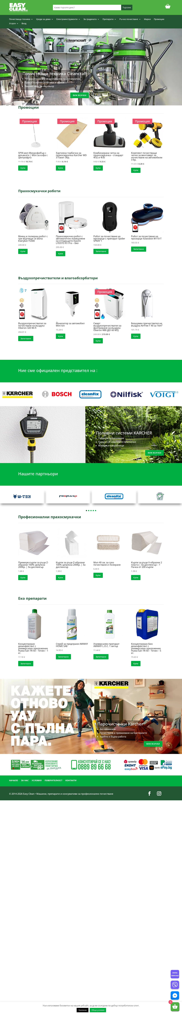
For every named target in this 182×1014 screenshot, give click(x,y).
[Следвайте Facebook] (149, 793)
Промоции (159, 19)
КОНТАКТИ (70, 780)
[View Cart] (168, 7)
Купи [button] (22, 168)
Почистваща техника (19, 19)
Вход (24, 23)
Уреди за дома (43, 19)
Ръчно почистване (128, 19)
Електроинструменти (66, 19)
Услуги (12, 23)
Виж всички (79, 95)
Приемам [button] (82, 1010)
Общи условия (97, 1010)
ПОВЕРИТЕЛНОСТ (53, 780)
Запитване (101, 251)
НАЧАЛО (13, 780)
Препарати (108, 19)
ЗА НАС (25, 780)
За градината (90, 19)
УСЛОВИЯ (37, 780)
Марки (147, 19)
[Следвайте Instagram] (159, 793)
